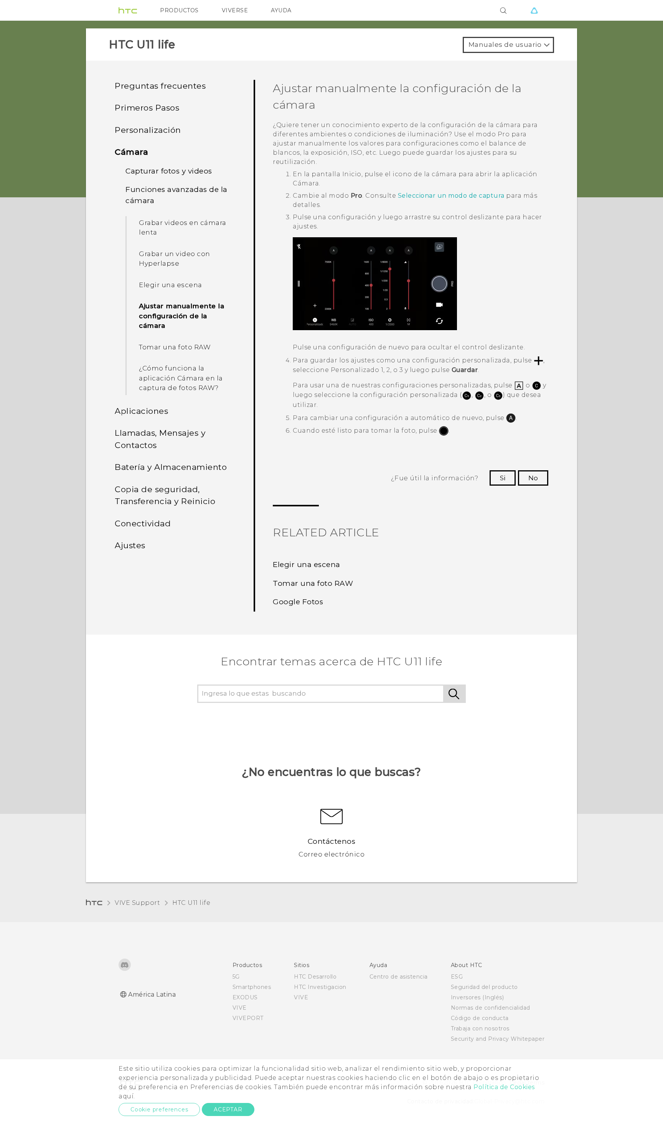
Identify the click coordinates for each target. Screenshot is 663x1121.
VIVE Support (137, 902)
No (533, 478)
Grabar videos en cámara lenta (182, 227)
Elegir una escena (170, 285)
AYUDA (281, 10)
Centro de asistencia (398, 976)
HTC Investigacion (320, 987)
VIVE (240, 1007)
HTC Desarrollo (315, 976)
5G (236, 976)
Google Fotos (298, 601)
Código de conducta (480, 1018)
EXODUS (245, 997)
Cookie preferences (159, 1109)
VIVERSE (235, 10)
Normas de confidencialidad (490, 1007)
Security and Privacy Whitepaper (498, 1038)
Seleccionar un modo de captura (451, 195)
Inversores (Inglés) (477, 997)
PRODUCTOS (179, 10)
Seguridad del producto (484, 987)
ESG (457, 976)
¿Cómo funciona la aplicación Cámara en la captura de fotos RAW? (181, 378)
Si (502, 478)
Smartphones (252, 987)
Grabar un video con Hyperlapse (174, 259)
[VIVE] (534, 10)
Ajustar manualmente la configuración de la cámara (181, 315)
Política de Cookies (504, 1087)
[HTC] (128, 10)
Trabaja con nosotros (480, 1028)
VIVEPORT (248, 1018)
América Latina (152, 994)
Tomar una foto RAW (175, 347)
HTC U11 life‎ (191, 902)
